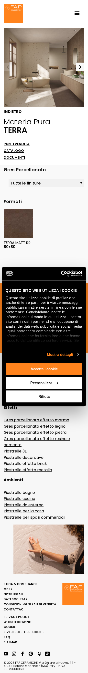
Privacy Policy (16, 617)
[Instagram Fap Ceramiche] (14, 654)
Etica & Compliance (20, 584)
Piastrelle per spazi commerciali (34, 517)
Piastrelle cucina (19, 498)
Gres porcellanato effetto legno (35, 426)
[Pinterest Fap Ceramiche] (31, 654)
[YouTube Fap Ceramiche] (6, 654)
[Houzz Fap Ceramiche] (39, 654)
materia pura (27, 121)
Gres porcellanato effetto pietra (35, 432)
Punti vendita (17, 144)
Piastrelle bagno (19, 492)
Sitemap (10, 642)
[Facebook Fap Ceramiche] (22, 654)
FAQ (7, 637)
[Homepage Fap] (13, 14)
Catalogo (14, 151)
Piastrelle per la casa (24, 511)
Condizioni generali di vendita (30, 604)
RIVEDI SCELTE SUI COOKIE (24, 632)
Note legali (13, 594)
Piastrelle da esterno (24, 505)
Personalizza (41, 383)
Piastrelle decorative (24, 457)
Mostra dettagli (60, 354)
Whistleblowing (18, 622)
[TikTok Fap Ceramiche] (47, 654)
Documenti (14, 157)
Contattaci (14, 609)
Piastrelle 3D (16, 451)
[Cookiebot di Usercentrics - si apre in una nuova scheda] (62, 273)
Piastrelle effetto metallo (28, 470)
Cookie (10, 627)
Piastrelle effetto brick (25, 463)
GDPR (8, 589)
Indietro (13, 112)
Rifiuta (44, 396)
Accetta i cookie (44, 369)
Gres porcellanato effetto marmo (36, 420)
